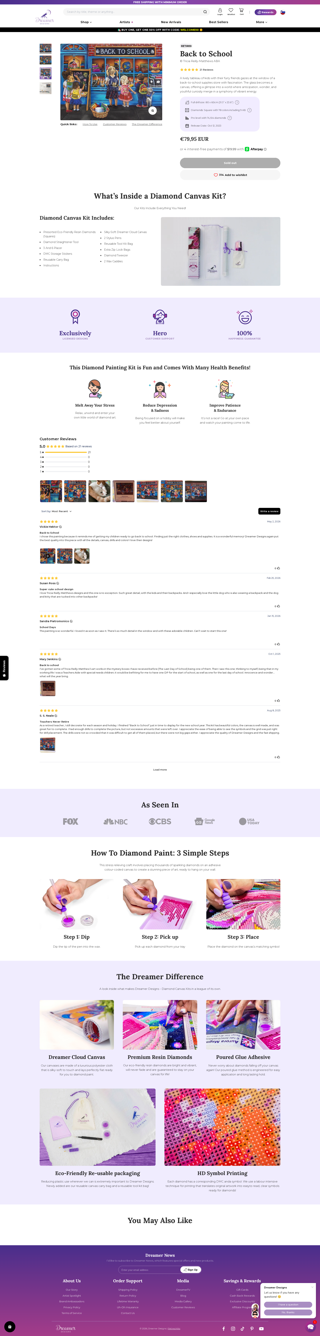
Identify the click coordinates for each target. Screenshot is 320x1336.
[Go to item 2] (45, 61)
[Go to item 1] (45, 49)
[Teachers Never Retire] (148, 491)
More (260, 22)
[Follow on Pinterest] (251, 1328)
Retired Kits (174, 1328)
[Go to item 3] (45, 73)
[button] (310, 1326)
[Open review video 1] (47, 556)
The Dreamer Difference (147, 124)
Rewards (268, 12)
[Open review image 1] (47, 688)
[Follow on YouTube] (261, 1328)
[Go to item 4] (45, 88)
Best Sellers (218, 22)
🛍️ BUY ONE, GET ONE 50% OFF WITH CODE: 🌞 (160, 29)
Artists (125, 22)
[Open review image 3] (81, 556)
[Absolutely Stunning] (196, 491)
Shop (85, 22)
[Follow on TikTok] (242, 1328)
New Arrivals (171, 22)
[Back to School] (51, 491)
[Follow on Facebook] (223, 1328)
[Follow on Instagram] (233, 1328)
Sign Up (193, 1269)
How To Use (90, 124)
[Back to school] (123, 491)
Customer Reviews (114, 124)
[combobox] (136, 12)
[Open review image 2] (64, 556)
